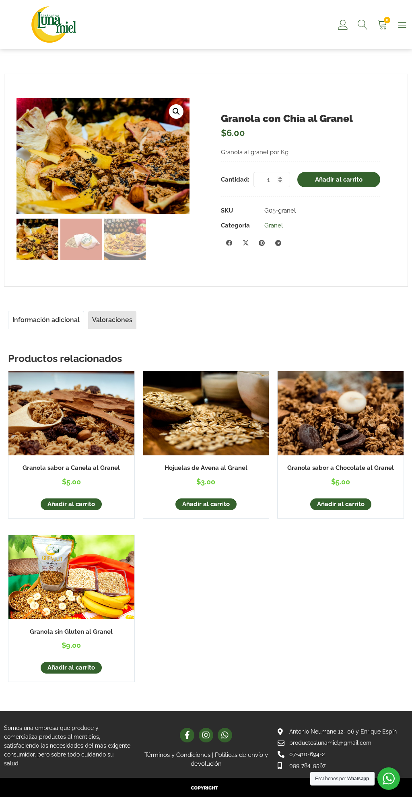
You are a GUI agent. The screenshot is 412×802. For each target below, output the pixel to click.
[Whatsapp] (225, 735)
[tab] (46, 320)
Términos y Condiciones (177, 755)
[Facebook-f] (187, 735)
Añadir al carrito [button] (71, 504)
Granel (273, 225)
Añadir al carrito (339, 179)
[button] (176, 111)
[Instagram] (206, 735)
